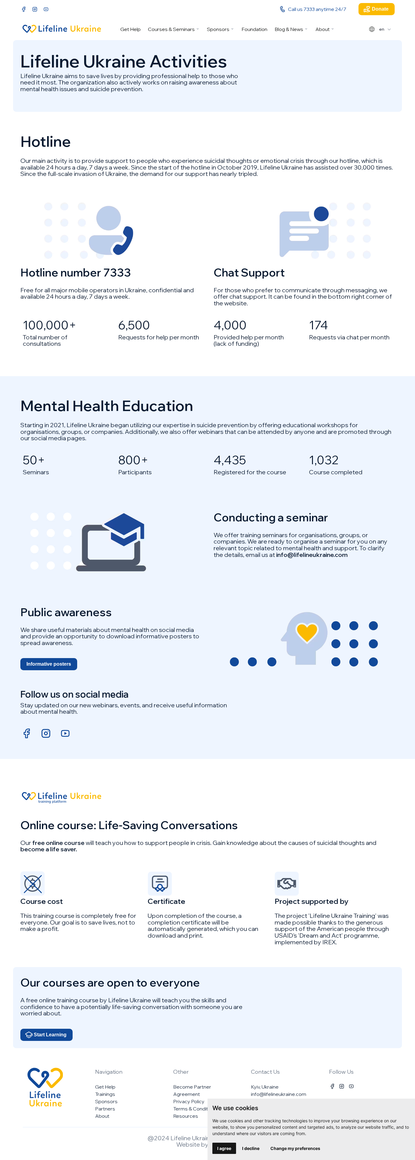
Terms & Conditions (195, 1109)
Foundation (254, 29)
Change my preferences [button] (295, 1148)
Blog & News (289, 29)
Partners (105, 1109)
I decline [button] (250, 1148)
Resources (185, 1116)
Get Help (130, 29)
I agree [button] (224, 1148)
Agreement (186, 1094)
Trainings (105, 1094)
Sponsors (218, 29)
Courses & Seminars (171, 29)
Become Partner (192, 1087)
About (322, 29)
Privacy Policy (188, 1101)
